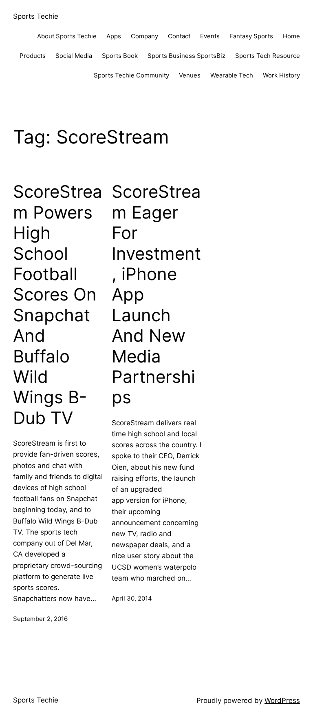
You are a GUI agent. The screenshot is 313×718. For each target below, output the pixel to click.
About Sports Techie (67, 36)
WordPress (282, 700)
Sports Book (120, 56)
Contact (179, 36)
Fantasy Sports (251, 36)
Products (33, 56)
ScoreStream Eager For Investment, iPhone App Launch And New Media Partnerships (156, 294)
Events (210, 36)
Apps (113, 36)
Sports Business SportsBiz (186, 56)
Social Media (73, 56)
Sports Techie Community (131, 75)
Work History (281, 75)
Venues (190, 75)
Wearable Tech (231, 75)
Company (144, 36)
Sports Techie (35, 16)
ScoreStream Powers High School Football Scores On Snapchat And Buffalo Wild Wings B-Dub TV (57, 304)
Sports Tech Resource (267, 56)
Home (291, 36)
